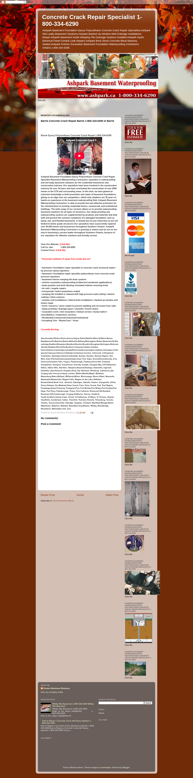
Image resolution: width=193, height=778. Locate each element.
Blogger (126, 767)
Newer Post (48, 494)
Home (80, 494)
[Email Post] (92, 413)
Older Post (112, 494)
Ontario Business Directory (57, 688)
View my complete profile (52, 692)
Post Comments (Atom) (63, 501)
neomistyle (105, 767)
